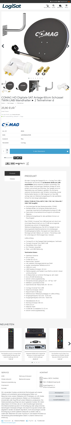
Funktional (41, 421)
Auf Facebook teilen (14, 157)
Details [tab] (12, 179)
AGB (2, 376)
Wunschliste (9, 157)
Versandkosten (16, 114)
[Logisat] (11, 6)
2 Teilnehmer (20, 103)
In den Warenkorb (39, 151)
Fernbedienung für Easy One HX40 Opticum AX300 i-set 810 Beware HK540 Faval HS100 (60, 355)
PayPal (31, 421)
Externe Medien (20, 421)
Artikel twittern (17, 157)
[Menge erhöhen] (7, 150)
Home (3, 103)
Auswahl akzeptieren (59, 399)
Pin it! (20, 157)
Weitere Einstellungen (8, 423)
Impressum (5, 385)
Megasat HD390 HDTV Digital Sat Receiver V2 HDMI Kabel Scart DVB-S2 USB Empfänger (35, 355)
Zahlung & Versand (25, 376)
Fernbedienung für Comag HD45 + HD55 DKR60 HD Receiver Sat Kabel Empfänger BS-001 (11, 355)
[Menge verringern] (7, 152)
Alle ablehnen (59, 396)
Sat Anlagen (10, 103)
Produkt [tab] (12, 173)
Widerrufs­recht (6, 379)
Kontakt (4, 388)
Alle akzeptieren (59, 392)
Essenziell (7, 421)
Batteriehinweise (24, 379)
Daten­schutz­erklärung (8, 382)
